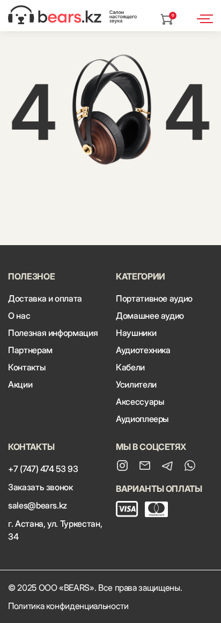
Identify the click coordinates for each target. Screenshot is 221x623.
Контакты (26, 367)
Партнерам (30, 350)
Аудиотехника (143, 350)
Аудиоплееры (142, 418)
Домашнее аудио (150, 315)
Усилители (136, 384)
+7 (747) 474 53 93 (43, 468)
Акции (20, 384)
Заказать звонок (40, 487)
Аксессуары (140, 401)
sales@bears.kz (37, 505)
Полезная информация (53, 332)
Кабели (130, 367)
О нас (19, 315)
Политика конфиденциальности (68, 605)
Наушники (136, 332)
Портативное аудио (154, 298)
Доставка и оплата (45, 298)
